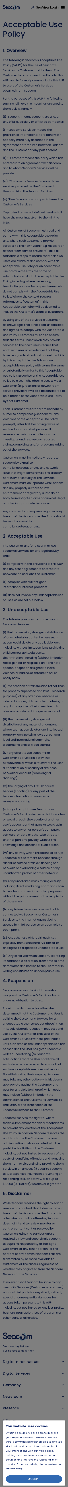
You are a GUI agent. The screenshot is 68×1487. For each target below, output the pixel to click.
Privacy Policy (14, 1468)
